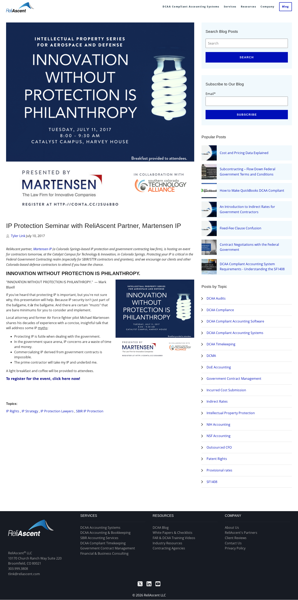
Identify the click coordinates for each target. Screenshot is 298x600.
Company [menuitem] (267, 6)
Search (247, 57)
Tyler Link (18, 236)
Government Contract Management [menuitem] (107, 548)
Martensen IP (42, 249)
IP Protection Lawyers (57, 411)
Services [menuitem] (230, 6)
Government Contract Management (234, 378)
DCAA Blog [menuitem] (161, 527)
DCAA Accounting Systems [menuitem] (100, 527)
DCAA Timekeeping (221, 344)
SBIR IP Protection (89, 411)
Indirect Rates (217, 401)
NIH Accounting (218, 424)
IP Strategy (30, 411)
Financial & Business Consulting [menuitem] (104, 553)
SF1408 (212, 482)
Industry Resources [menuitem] (167, 543)
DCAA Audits (216, 298)
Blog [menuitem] (285, 6)
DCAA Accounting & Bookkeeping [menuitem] (105, 532)
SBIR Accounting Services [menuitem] (99, 538)
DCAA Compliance (220, 310)
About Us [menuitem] (232, 527)
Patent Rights (217, 458)
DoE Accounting (219, 367)
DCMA (211, 355)
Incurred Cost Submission (226, 390)
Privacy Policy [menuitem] (235, 548)
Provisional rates (219, 470)
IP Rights (12, 411)
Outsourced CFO (219, 447)
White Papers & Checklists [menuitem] (172, 532)
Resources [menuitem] (248, 6)
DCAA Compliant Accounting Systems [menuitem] (191, 6)
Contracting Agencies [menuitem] (169, 548)
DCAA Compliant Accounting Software (235, 321)
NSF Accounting (218, 436)
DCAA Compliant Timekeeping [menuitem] (103, 543)
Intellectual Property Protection (231, 413)
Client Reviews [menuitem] (236, 538)
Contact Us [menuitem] (233, 543)
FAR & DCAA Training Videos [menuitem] (174, 538)
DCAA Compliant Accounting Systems (235, 333)
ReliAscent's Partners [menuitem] (241, 532)
